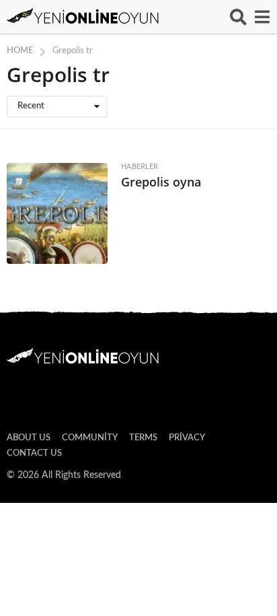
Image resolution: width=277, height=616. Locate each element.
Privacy (187, 438)
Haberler (139, 166)
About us (28, 438)
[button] (238, 16)
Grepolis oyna (161, 182)
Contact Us (34, 453)
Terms (143, 438)
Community (90, 438)
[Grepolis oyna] (57, 213)
